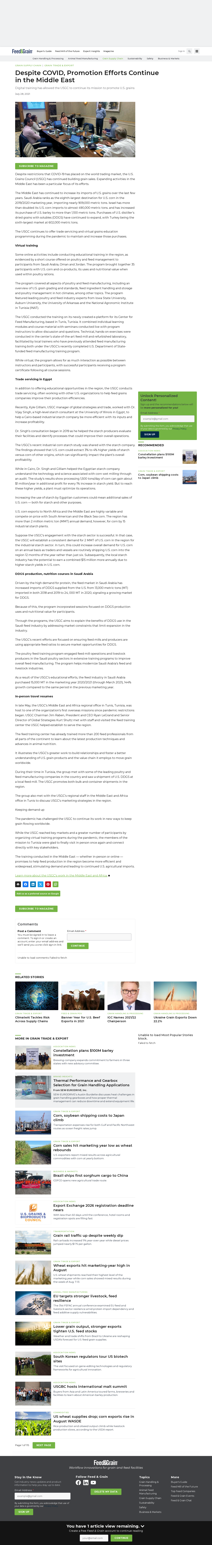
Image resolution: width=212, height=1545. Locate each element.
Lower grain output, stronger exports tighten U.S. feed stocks (87, 1328)
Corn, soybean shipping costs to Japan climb (158, 476)
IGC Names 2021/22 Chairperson (121, 1019)
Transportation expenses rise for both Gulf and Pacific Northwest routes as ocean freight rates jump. (93, 1126)
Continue (121, 1538)
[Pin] (48, 884)
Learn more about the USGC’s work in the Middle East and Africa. (61, 875)
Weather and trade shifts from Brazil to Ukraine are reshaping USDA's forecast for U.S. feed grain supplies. (91, 1338)
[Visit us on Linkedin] (85, 1482)
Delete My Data (105, 1491)
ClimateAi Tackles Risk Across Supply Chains (32, 1019)
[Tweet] (40, 884)
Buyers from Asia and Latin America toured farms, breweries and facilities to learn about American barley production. (93, 1393)
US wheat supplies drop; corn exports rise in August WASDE (93, 1418)
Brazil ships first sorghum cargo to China (90, 1175)
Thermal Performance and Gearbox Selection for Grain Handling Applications (91, 1082)
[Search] (189, 51)
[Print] (18, 884)
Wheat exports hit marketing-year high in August (91, 1267)
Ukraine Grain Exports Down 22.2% (175, 1019)
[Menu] (197, 51)
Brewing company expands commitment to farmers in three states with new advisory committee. (91, 1062)
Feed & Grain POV (71, 1013)
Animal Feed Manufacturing (70, 1292)
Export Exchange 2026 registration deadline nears (93, 1207)
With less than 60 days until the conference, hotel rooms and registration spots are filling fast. (91, 1216)
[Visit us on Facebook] (78, 1482)
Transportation (63, 1231)
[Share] (25, 884)
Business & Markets (65, 1171)
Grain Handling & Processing (125, 1013)
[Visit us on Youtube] (93, 1482)
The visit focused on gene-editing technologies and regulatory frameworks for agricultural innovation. (92, 1368)
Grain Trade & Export (59, 65)
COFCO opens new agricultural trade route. (80, 1180)
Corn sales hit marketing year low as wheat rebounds (92, 1147)
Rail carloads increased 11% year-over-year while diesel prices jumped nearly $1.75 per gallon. (91, 1242)
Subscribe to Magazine (36, 166)
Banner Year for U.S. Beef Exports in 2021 (80, 1019)
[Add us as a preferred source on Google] (55, 884)
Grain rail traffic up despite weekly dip (88, 1235)
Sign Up (149, 434)
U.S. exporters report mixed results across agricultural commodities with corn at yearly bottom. (86, 1156)
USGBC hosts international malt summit (90, 1386)
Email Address (76, 931)
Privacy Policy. (179, 428)
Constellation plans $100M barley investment (156, 456)
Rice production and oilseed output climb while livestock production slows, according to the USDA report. (89, 1428)
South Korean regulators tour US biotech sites (90, 1358)
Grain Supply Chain (28, 65)
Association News (149, 451)
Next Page (43, 1445)
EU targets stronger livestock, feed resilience (85, 1298)
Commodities (61, 1412)
